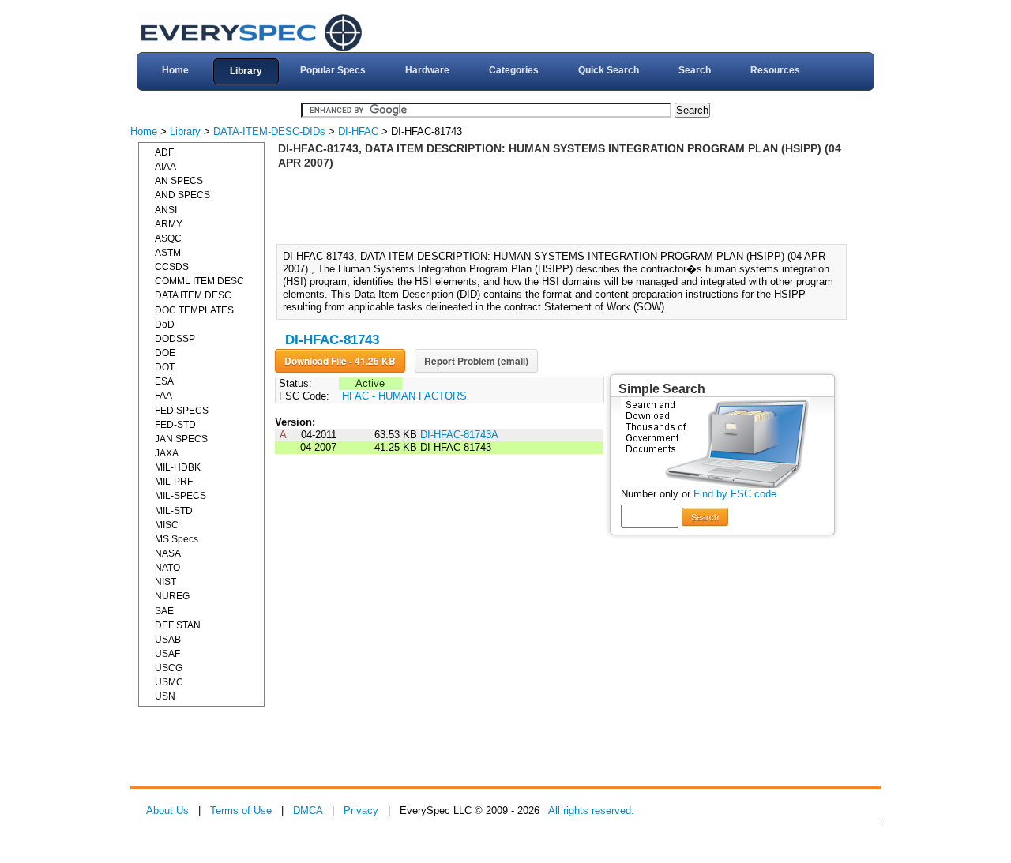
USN (165, 696)
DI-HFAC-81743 (332, 339)
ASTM (168, 252)
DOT (165, 367)
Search (694, 70)
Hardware (427, 70)
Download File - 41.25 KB (340, 361)
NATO (167, 567)
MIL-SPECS (180, 495)
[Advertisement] (566, 205)
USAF (167, 653)
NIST (165, 581)
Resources (775, 70)
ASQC (168, 238)
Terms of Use (241, 810)
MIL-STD (174, 510)
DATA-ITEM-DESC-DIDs (269, 131)
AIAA (165, 166)
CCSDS (172, 266)
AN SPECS (179, 180)
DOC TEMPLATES (194, 310)
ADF (164, 152)
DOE (165, 352)
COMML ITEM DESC (199, 281)
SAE (164, 611)
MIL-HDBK (178, 467)
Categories (514, 70)
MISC (167, 525)
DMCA (307, 810)
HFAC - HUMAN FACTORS (404, 396)
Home (175, 70)
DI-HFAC (358, 131)
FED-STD (175, 424)
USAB (168, 639)
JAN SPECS (181, 439)
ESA (164, 381)
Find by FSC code (734, 494)
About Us (167, 810)
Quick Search (608, 70)
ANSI (166, 210)
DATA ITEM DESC (193, 295)
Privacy (361, 810)
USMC (169, 682)
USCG (168, 668)
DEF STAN (178, 625)
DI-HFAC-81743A (459, 435)
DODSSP (175, 338)
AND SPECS (182, 195)
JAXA (167, 453)
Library (246, 71)
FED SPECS (182, 410)
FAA (163, 395)
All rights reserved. (591, 810)
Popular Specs (333, 70)
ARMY (168, 224)
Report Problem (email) (476, 361)
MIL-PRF (174, 481)
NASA (168, 553)
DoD (165, 324)
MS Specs (176, 539)
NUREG (172, 596)
